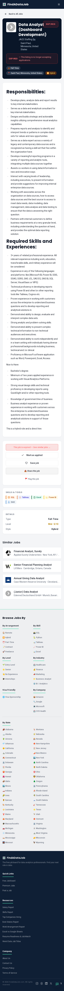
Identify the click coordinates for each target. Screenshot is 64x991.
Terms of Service (9, 973)
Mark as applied (34, 455)
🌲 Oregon (37, 781)
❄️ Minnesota (8, 833)
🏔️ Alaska (6, 734)
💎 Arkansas (8, 744)
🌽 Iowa (5, 795)
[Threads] (41, 983)
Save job (34, 463)
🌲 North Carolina (40, 762)
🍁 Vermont (38, 819)
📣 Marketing (39, 674)
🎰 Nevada (38, 739)
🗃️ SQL (36, 633)
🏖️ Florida (6, 767)
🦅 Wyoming (38, 842)
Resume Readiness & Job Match (16, 936)
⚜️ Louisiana (8, 809)
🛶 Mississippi (8, 838)
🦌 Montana (38, 729)
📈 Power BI (38, 647)
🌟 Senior (6, 669)
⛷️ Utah (36, 814)
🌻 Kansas (7, 800)
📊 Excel (37, 652)
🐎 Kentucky (7, 805)
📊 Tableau (38, 642)
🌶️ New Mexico (39, 753)
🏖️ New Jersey (39, 748)
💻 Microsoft (38, 706)
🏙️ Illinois (6, 786)
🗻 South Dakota (40, 800)
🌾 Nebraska (38, 734)
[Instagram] (37, 983)
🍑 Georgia (7, 772)
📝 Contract (7, 647)
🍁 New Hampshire (41, 744)
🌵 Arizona (7, 739)
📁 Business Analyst (42, 679)
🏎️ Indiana (7, 791)
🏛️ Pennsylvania (40, 786)
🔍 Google (37, 702)
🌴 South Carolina (41, 795)
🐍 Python (37, 637)
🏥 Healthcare (39, 665)
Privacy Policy (8, 968)
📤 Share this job (32, 471)
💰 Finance (38, 669)
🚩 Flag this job (32, 479)
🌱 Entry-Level (8, 665)
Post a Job (6, 890)
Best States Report (10, 922)
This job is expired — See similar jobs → (32, 447)
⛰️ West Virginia (40, 833)
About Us (6, 958)
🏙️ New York (38, 758)
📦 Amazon (38, 697)
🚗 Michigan (7, 828)
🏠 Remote (7, 633)
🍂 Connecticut (9, 758)
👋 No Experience (10, 674)
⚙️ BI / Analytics (40, 684)
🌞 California (8, 748)
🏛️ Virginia (38, 824)
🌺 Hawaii (6, 777)
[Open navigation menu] (59, 4)
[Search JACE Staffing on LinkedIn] (34, 39)
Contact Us (7, 963)
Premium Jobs (8, 886)
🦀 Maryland (7, 819)
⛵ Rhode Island (40, 791)
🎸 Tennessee (39, 805)
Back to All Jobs (16, 14)
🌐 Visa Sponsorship (11, 697)
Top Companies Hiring (11, 917)
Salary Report (8, 907)
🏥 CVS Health (39, 711)
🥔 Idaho (6, 781)
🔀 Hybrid (6, 637)
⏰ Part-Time (8, 642)
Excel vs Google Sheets (12, 932)
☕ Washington (39, 828)
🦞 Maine (6, 814)
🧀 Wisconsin (39, 838)
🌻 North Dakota (40, 767)
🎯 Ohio (36, 772)
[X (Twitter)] (51, 983)
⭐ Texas (37, 809)
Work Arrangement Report (13, 927)
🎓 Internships (8, 679)
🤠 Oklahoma (39, 777)
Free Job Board (8, 881)
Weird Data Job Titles (11, 941)
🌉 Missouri (7, 842)
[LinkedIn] (46, 983)
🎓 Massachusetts (10, 824)
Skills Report (7, 912)
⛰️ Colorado (7, 753)
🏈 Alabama (7, 729)
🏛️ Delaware (7, 762)
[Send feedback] (57, 984)
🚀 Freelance (8, 652)
